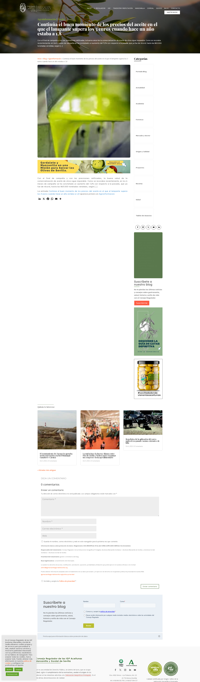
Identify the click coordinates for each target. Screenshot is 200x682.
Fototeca (139, 120)
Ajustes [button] (9, 669)
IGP (109, 8)
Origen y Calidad (142, 151)
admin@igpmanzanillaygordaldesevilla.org (54, 567)
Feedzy (61, 19)
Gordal (150, 8)
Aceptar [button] (18, 669)
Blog (166, 8)
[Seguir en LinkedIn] (159, 227)
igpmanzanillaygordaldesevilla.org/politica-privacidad (57, 574)
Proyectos (140, 168)
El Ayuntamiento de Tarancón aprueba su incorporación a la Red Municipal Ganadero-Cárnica (56, 456)
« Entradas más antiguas (47, 470)
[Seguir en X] (148, 227)
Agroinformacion (107, 194)
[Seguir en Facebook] (137, 227)
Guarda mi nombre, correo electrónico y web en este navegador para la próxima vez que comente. (81, 541)
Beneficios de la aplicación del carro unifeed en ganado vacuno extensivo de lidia (142, 441)
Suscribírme (141, 303)
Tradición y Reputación (123, 8)
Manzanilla (140, 8)
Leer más (142, 265)
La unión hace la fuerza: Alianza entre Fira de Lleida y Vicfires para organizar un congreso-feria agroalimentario (99, 456)
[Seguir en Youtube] (153, 227)
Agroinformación (47, 19)
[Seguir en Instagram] (143, 227)
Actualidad (140, 88)
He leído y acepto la (60, 581)
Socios (159, 8)
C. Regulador (99, 8)
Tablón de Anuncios (144, 216)
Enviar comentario (150, 586)
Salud (138, 200)
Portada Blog (141, 71)
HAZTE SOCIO (172, 12)
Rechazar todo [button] (12, 674)
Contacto (175, 8)
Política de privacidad (67, 581)
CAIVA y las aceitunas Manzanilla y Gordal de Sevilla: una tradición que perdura (147, 253)
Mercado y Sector (143, 136)
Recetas (139, 184)
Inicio (89, 8)
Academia (140, 104)
